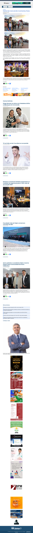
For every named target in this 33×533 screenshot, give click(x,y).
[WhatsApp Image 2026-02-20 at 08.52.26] (16, 363)
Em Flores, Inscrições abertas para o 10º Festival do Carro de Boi (15, 89)
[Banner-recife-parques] (16, 396)
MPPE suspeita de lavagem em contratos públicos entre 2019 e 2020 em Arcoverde (15, 313)
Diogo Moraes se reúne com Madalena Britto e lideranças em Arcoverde (16, 104)
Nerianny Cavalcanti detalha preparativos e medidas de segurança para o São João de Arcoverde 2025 (16, 183)
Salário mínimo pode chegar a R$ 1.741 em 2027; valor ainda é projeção (15, 315)
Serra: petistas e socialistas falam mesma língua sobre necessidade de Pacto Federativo (16, 264)
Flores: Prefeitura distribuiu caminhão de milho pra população (24, 89)
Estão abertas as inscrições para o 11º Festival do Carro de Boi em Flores (7, 89)
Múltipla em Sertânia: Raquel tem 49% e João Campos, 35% (13, 307)
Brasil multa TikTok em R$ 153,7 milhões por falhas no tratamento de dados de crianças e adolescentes (16, 310)
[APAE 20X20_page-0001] (16, 427)
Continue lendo (5, 175)
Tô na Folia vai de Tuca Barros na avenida (15, 143)
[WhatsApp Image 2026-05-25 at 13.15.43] (16, 380)
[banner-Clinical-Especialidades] (16, 411)
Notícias (4, 9)
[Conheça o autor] (16, 337)
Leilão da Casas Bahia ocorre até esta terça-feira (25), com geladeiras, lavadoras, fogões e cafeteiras (15, 318)
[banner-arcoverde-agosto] (16, 94)
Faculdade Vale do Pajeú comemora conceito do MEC (14, 223)
